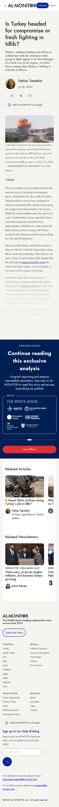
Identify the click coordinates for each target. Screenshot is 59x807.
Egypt (5, 673)
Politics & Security (38, 648)
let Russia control (29, 286)
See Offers (29, 449)
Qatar (5, 678)
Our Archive (36, 665)
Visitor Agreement (11, 697)
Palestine (7, 669)
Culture (33, 661)
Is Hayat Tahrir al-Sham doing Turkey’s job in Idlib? (24, 502)
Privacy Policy (9, 701)
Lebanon (7, 682)
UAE (5, 661)
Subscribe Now (14, 633)
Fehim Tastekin (30, 80)
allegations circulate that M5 (25, 309)
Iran (4, 657)
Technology (35, 657)
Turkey (6, 648)
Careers (34, 710)
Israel (5, 665)
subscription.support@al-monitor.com (20, 779)
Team (32, 706)
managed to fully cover (33, 262)
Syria (5, 686)
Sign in (53, 5)
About (33, 697)
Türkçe (9, 180)
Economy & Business (39, 652)
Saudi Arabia (9, 652)
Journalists (34, 701)
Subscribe (42, 5)
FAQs (5, 706)
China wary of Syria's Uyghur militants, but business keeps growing (24, 575)
